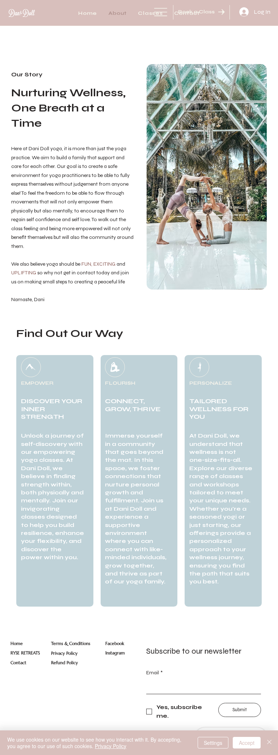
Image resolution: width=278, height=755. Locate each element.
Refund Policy (64, 662)
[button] (150, 13)
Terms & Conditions (70, 643)
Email (154, 673)
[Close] (269, 742)
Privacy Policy (64, 653)
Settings (213, 742)
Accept (246, 742)
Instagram (115, 652)
